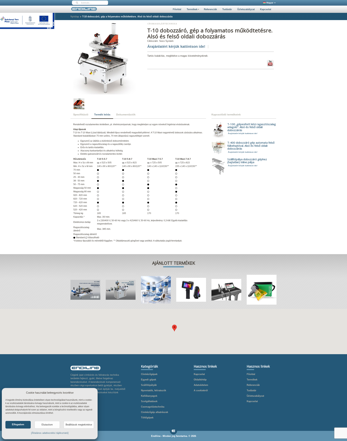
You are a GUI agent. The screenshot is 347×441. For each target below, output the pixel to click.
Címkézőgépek (149, 374)
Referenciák (210, 9)
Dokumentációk (126, 114)
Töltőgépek (147, 417)
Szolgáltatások (149, 401)
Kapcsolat (265, 9)
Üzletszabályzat (246, 9)
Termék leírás (102, 114)
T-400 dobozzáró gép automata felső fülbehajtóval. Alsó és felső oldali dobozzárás (251, 145)
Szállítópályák (149, 385)
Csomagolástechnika (152, 406)
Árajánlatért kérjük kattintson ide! (176, 46)
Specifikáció (80, 114)
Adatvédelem (201, 385)
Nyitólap (74, 16)
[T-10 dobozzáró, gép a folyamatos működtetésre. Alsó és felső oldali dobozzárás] (104, 58)
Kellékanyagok (149, 396)
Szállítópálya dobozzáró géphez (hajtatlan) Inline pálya (247, 160)
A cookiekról (201, 390)
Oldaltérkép (200, 379)
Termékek (192, 9)
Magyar (270, 3)
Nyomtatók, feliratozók (153, 390)
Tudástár (227, 9)
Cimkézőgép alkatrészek (154, 412)
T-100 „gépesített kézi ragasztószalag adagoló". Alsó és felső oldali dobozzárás (251, 127)
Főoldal (177, 9)
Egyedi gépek (148, 379)
